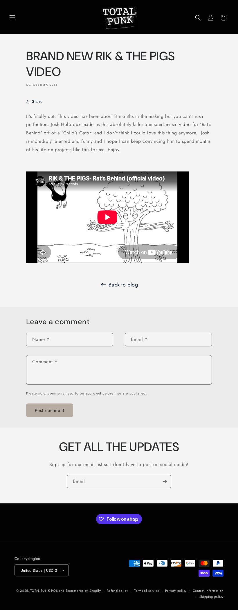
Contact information (208, 590)
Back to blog (123, 284)
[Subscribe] (164, 481)
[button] (12, 17)
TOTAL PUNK (40, 590)
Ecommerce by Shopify (83, 590)
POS (54, 590)
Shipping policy (211, 596)
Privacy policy (176, 590)
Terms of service (146, 590)
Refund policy (117, 590)
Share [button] (37, 101)
